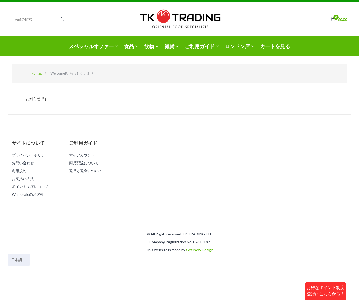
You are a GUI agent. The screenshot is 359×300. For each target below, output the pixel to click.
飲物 (149, 46)
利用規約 (19, 171)
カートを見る (275, 46)
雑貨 (170, 46)
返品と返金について (85, 171)
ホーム (37, 73)
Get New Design (199, 250)
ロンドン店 (238, 46)
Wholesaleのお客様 (28, 194)
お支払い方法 (23, 178)
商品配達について (84, 163)
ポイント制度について (30, 186)
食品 (129, 46)
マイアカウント (82, 155)
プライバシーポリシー (30, 155)
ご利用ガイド (200, 46)
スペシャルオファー (92, 46)
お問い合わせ (23, 163)
